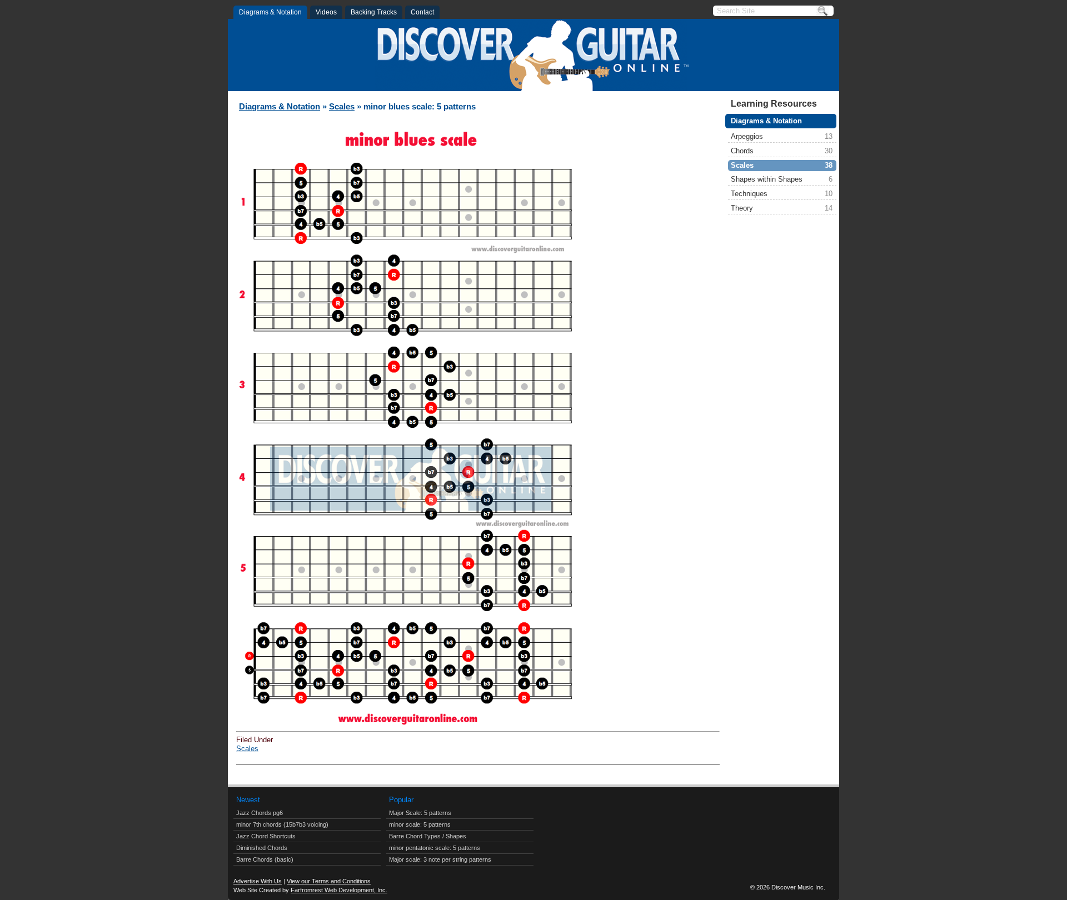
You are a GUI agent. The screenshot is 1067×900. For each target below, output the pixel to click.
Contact (422, 12)
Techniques (781, 193)
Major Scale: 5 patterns (420, 812)
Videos (326, 12)
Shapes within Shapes (781, 179)
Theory (781, 208)
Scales (781, 165)
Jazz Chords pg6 (259, 812)
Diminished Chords (261, 847)
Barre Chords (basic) (264, 859)
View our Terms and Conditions (329, 881)
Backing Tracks (374, 12)
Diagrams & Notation (270, 12)
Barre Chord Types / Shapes (427, 836)
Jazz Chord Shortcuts (266, 836)
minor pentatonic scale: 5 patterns (434, 847)
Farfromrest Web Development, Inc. (339, 890)
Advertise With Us (257, 881)
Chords (781, 151)
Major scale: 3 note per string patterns (440, 859)
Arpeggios (781, 136)
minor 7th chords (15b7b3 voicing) (282, 824)
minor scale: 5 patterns (420, 824)
